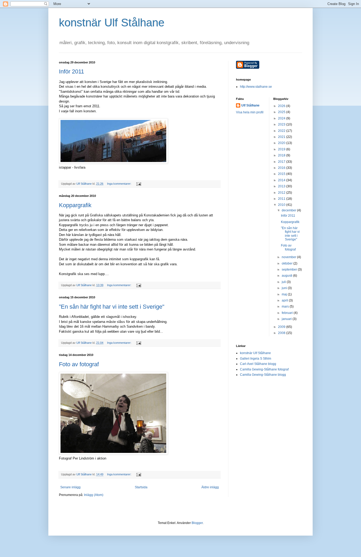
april (285, 300)
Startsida (141, 487)
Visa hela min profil (249, 112)
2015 (282, 174)
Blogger (197, 523)
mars (286, 306)
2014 (282, 180)
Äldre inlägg (210, 487)
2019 (282, 149)
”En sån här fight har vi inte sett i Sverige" (111, 306)
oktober (287, 263)
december (289, 210)
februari (288, 313)
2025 (282, 112)
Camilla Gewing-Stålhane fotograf (264, 369)
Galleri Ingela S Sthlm (255, 358)
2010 (282, 205)
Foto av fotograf (79, 364)
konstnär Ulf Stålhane (111, 22)
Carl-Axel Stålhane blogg (258, 364)
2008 (282, 333)
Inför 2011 (71, 71)
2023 (282, 124)
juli (284, 282)
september (290, 269)
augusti (287, 275)
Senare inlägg (70, 487)
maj (285, 294)
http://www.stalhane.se (256, 87)
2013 (282, 186)
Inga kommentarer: (119, 183)
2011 (282, 199)
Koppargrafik (75, 205)
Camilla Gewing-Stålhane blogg (263, 375)
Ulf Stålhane (250, 105)
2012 (282, 192)
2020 (282, 143)
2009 (282, 327)
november (289, 257)
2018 (282, 155)
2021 (282, 137)
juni (285, 288)
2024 (282, 118)
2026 (282, 106)
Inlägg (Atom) (93, 495)
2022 (282, 131)
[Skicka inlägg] (138, 183)
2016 (282, 168)
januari (287, 319)
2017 (282, 162)
